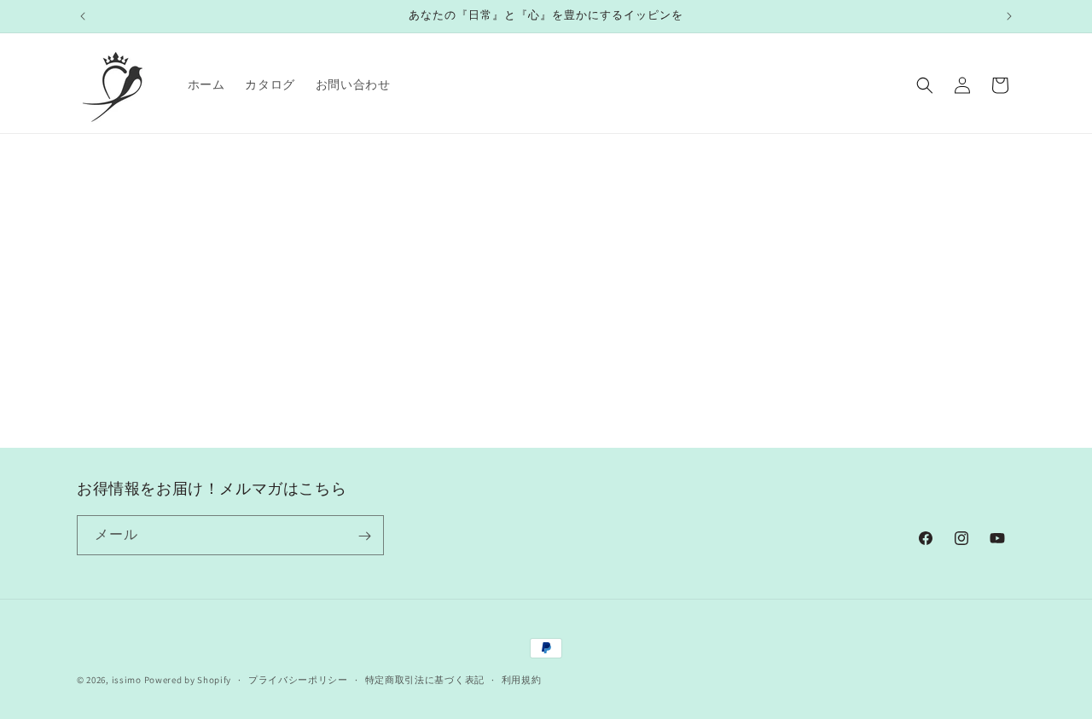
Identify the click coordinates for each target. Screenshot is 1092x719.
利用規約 (522, 679)
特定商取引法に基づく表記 (425, 679)
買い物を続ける (546, 367)
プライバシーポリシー (298, 679)
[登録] (364, 536)
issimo (127, 680)
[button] (925, 85)
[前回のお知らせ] (83, 16)
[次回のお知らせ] (1009, 16)
